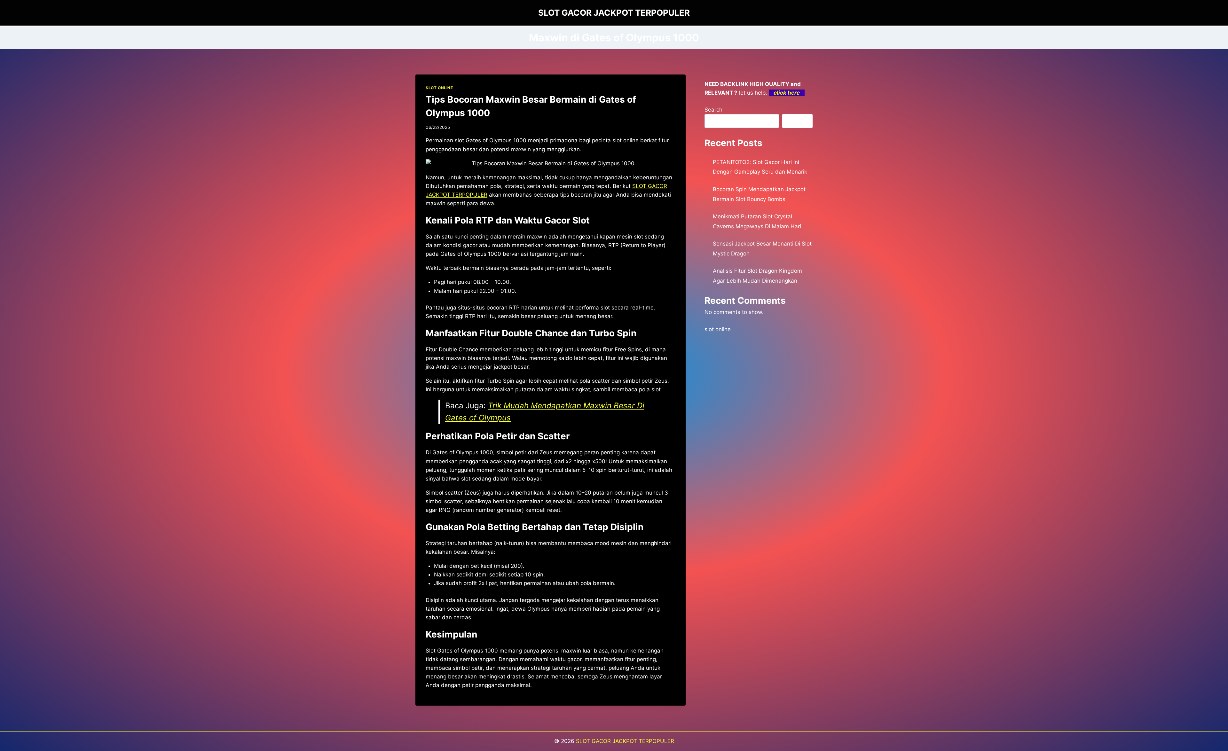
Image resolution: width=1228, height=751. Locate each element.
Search (713, 109)
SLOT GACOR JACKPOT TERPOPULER (625, 741)
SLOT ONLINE (439, 87)
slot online (718, 329)
